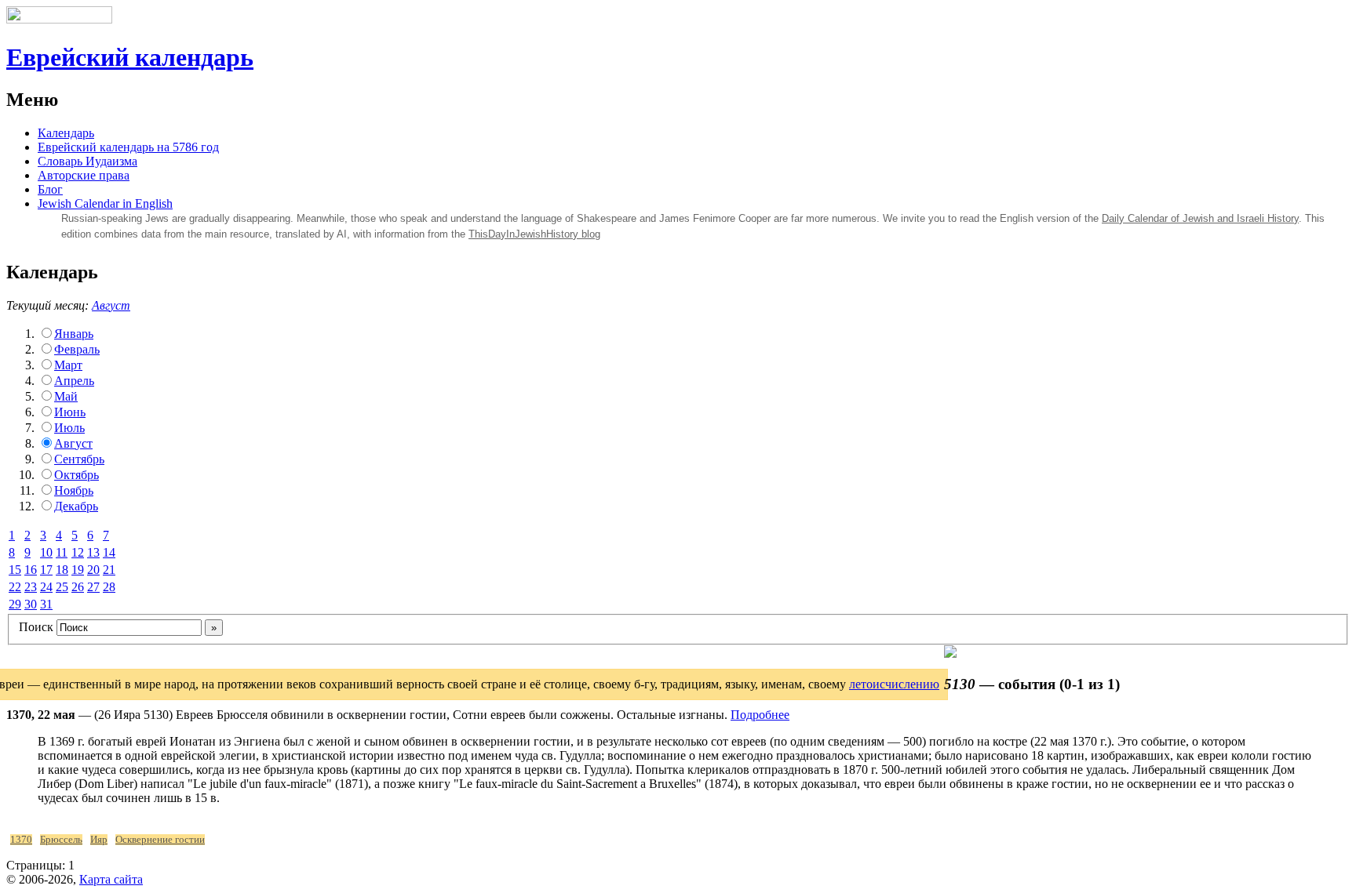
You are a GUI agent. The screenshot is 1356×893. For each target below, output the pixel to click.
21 (109, 569)
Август (111, 305)
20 (93, 569)
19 (77, 569)
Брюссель (61, 839)
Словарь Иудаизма (87, 161)
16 (30, 569)
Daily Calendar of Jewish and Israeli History (1200, 218)
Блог (50, 189)
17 (46, 569)
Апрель (74, 380)
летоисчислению (894, 684)
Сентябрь (79, 459)
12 (77, 552)
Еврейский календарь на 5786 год (128, 147)
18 (62, 569)
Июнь (70, 412)
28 (109, 587)
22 (15, 587)
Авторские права (83, 175)
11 (61, 552)
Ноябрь (73, 490)
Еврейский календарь (129, 57)
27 (93, 587)
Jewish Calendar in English (105, 203)
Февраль (77, 349)
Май (66, 396)
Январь (73, 333)
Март (68, 365)
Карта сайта (111, 879)
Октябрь (76, 474)
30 (30, 604)
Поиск (36, 626)
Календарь (66, 133)
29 (15, 604)
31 (46, 604)
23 (30, 587)
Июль (69, 427)
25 (62, 587)
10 (46, 552)
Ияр (99, 839)
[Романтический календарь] (950, 653)
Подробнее (760, 714)
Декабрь (76, 506)
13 (93, 552)
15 (15, 569)
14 (109, 552)
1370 (21, 839)
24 (46, 587)
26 (77, 587)
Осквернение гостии (160, 839)
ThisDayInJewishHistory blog (534, 234)
